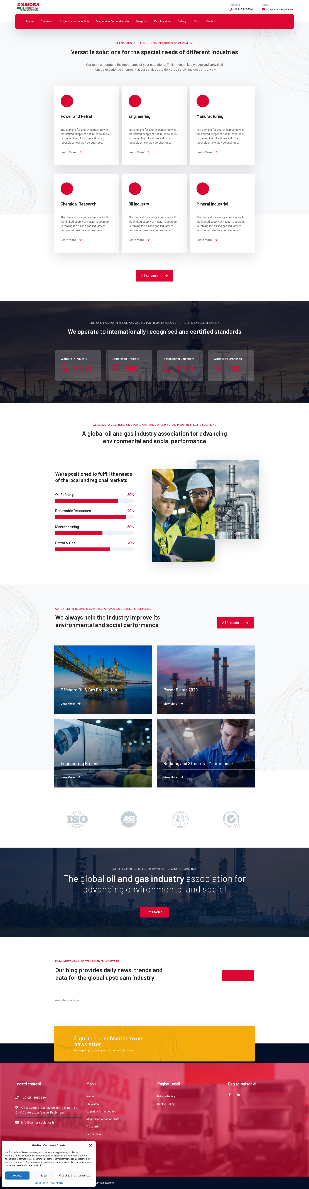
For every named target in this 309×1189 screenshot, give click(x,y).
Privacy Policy (56, 1183)
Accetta (17, 1175)
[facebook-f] (230, 1094)
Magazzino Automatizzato (102, 1119)
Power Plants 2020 (180, 689)
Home (90, 1096)
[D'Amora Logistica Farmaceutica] (27, 7)
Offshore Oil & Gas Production (89, 689)
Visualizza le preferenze (74, 1175)
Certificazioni (94, 1134)
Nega (43, 1175)
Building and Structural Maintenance (198, 763)
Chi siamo (92, 1104)
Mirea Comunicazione (101, 1182)
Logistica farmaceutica (101, 1111)
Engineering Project (80, 763)
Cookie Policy (41, 1183)
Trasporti (92, 1126)
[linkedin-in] (239, 1094)
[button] (90, 1145)
